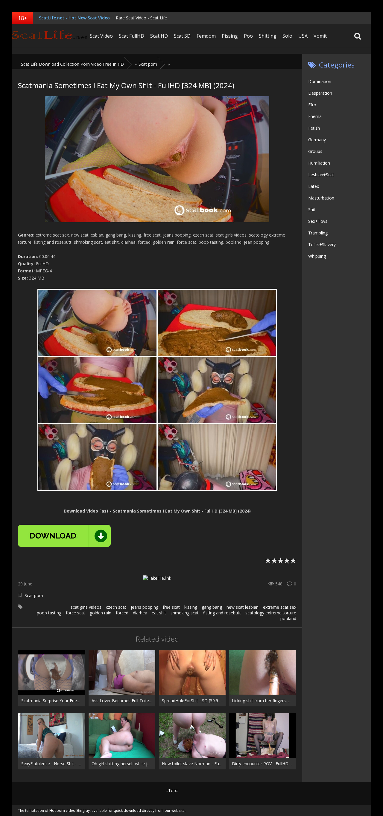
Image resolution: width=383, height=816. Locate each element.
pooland (288, 618)
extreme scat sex (279, 607)
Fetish (314, 128)
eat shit (159, 613)
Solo (287, 36)
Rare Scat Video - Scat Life (141, 18)
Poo (248, 36)
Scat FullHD (131, 36)
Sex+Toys (317, 221)
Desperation (320, 93)
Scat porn (34, 595)
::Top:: (172, 790)
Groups (315, 151)
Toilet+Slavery (322, 244)
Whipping (317, 256)
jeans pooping (144, 607)
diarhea (140, 613)
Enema (315, 116)
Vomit (320, 36)
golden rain (100, 613)
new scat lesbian (243, 607)
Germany (317, 139)
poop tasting (49, 613)
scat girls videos (86, 607)
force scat (75, 613)
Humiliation (319, 163)
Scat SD (182, 36)
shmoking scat (185, 613)
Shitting (267, 36)
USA (303, 36)
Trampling (318, 233)
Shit (311, 209)
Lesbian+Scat (321, 174)
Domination (319, 81)
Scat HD (159, 36)
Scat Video (101, 36)
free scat (171, 607)
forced (122, 613)
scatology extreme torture (270, 613)
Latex (313, 186)
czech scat (116, 607)
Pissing (230, 36)
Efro (312, 105)
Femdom (206, 36)
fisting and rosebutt (222, 613)
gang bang (212, 607)
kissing (190, 607)
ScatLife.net (49, 36)
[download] (64, 536)
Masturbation (321, 198)
